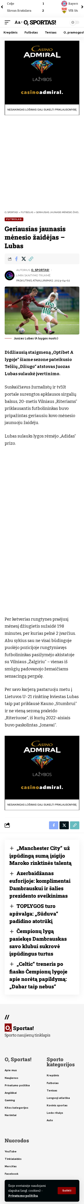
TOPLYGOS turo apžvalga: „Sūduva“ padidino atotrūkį (33, 913)
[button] (67, 1190)
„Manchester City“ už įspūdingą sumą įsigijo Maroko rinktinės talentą (40, 855)
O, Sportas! (40, 22)
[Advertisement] (42, 163)
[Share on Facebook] (16, 259)
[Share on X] (23, 259)
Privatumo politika (23, 1195)
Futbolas (14, 219)
